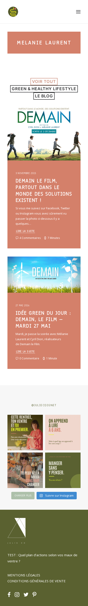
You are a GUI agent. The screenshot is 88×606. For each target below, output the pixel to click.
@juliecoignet (44, 405)
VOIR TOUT (44, 81)
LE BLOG (44, 96)
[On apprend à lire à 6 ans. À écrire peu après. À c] (63, 432)
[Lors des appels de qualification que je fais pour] (25, 470)
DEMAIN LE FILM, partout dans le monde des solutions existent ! (44, 190)
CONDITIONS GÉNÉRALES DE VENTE (36, 581)
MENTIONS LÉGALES (23, 575)
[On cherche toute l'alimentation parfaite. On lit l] (63, 470)
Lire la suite (25, 231)
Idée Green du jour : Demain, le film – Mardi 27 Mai (43, 319)
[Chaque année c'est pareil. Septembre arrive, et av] (25, 432)
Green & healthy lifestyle (44, 88)
